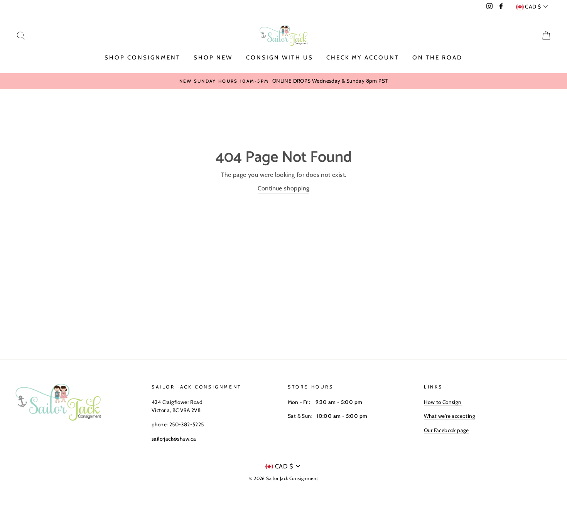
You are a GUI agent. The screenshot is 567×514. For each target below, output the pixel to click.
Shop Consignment (143, 57)
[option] (283, 81)
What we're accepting (449, 416)
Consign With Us (279, 57)
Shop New (213, 57)
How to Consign (443, 402)
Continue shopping (284, 188)
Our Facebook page (446, 430)
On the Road (437, 57)
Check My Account (362, 57)
